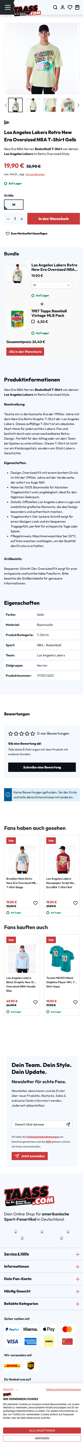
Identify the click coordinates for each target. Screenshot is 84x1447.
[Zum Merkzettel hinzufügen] (35, 903)
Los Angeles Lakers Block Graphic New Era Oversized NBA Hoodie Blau (21, 984)
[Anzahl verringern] (8, 218)
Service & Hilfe (16, 1254)
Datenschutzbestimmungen (63, 1389)
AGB (48, 1141)
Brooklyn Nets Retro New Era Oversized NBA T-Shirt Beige (22, 883)
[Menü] (7, 7)
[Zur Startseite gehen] (27, 10)
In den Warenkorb (54, 218)
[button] (10, 1389)
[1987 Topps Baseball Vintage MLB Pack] (17, 322)
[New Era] (7, 122)
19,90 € (37, 275)
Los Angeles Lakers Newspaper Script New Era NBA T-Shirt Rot (61, 883)
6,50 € (42, 321)
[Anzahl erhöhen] (22, 218)
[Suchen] (55, 7)
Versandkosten (35, 174)
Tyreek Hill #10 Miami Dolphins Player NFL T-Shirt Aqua (61, 982)
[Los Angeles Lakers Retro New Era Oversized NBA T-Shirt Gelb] (17, 280)
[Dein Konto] (62, 7)
